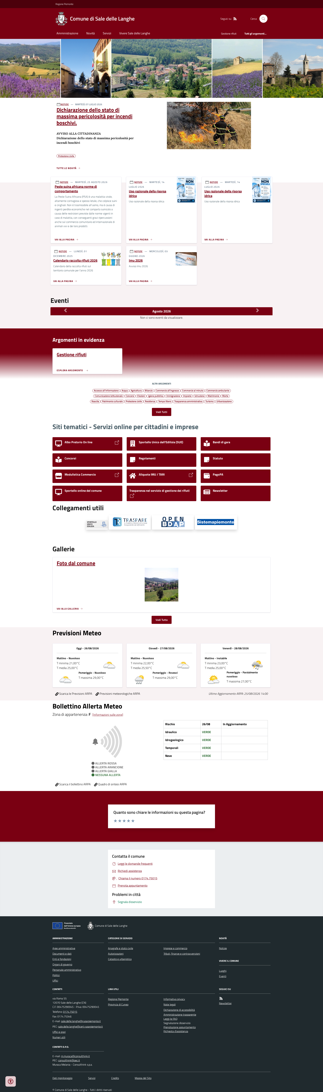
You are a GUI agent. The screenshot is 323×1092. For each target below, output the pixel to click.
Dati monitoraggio (62, 1078)
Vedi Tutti (161, 412)
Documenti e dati (61, 954)
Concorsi (130, 395)
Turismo (209, 401)
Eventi (222, 976)
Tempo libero (164, 401)
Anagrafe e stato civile (120, 948)
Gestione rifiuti (228, 34)
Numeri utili (58, 1037)
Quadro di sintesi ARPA (112, 784)
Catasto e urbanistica (120, 959)
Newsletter (225, 1003)
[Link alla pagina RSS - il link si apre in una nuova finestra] (235, 19)
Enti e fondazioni (61, 959)
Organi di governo (62, 964)
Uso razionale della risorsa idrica (147, 193)
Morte (225, 395)
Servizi (107, 33)
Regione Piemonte (64, 4)
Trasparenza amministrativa (188, 401)
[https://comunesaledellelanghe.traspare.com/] (130, 522)
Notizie (223, 948)
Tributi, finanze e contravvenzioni (182, 954)
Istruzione (199, 395)
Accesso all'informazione (106, 390)
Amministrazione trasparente (180, 1015)
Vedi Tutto (162, 620)
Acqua (125, 390)
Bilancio (149, 390)
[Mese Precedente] (65, 310)
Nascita (95, 401)
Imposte (187, 395)
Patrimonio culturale (112, 401)
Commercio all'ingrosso (167, 390)
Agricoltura (136, 390)
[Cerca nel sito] (262, 19)
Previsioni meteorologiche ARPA (119, 693)
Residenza (150, 401)
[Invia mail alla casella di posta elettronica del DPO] (75, 1056)
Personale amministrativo (66, 970)
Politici (56, 975)
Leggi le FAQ (170, 1019)
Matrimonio (213, 395)
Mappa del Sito (143, 1078)
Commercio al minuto (192, 390)
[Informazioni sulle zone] (107, 714)
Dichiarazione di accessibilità (179, 1010)
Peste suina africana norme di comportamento (76, 188)
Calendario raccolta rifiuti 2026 (75, 260)
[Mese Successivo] (258, 310)
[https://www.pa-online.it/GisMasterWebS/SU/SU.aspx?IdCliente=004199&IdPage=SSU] (97, 525)
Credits (115, 1078)
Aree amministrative (63, 948)
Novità (90, 33)
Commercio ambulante (217, 390)
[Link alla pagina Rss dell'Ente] (221, 998)
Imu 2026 (136, 260)
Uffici (55, 981)
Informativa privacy (174, 999)
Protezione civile (134, 401)
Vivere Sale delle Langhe (134, 33)
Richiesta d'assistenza (176, 1031)
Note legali (170, 1004)
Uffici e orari (59, 1032)
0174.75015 (70, 1012)
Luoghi (222, 971)
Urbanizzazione (224, 401)
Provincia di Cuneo (118, 1004)
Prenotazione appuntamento (180, 1027)
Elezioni (141, 395)
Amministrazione (67, 33)
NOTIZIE (65, 104)
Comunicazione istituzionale (109, 395)
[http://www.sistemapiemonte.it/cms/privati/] (216, 522)
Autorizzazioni (115, 954)
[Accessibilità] (10, 1081)
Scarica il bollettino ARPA (75, 784)
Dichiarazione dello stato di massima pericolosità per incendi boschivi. (94, 116)
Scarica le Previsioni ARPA (75, 693)
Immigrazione (173, 395)
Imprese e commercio (175, 948)
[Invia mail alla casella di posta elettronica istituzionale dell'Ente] (81, 1021)
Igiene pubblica (155, 395)
